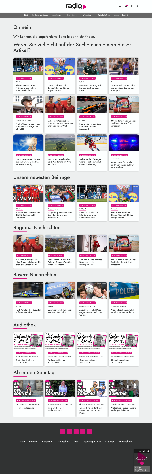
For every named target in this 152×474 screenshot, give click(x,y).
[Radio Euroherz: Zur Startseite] (76, 6)
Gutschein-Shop (104, 15)
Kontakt (125, 15)
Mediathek (87, 15)
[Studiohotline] (32, 6)
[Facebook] (20, 6)
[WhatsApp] (15, 6)
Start (26, 15)
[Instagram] (24, 6)
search (137, 6)
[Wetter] (131, 6)
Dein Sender (72, 15)
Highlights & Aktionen (39, 15)
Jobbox (116, 15)
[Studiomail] (28, 6)
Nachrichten (56, 15)
